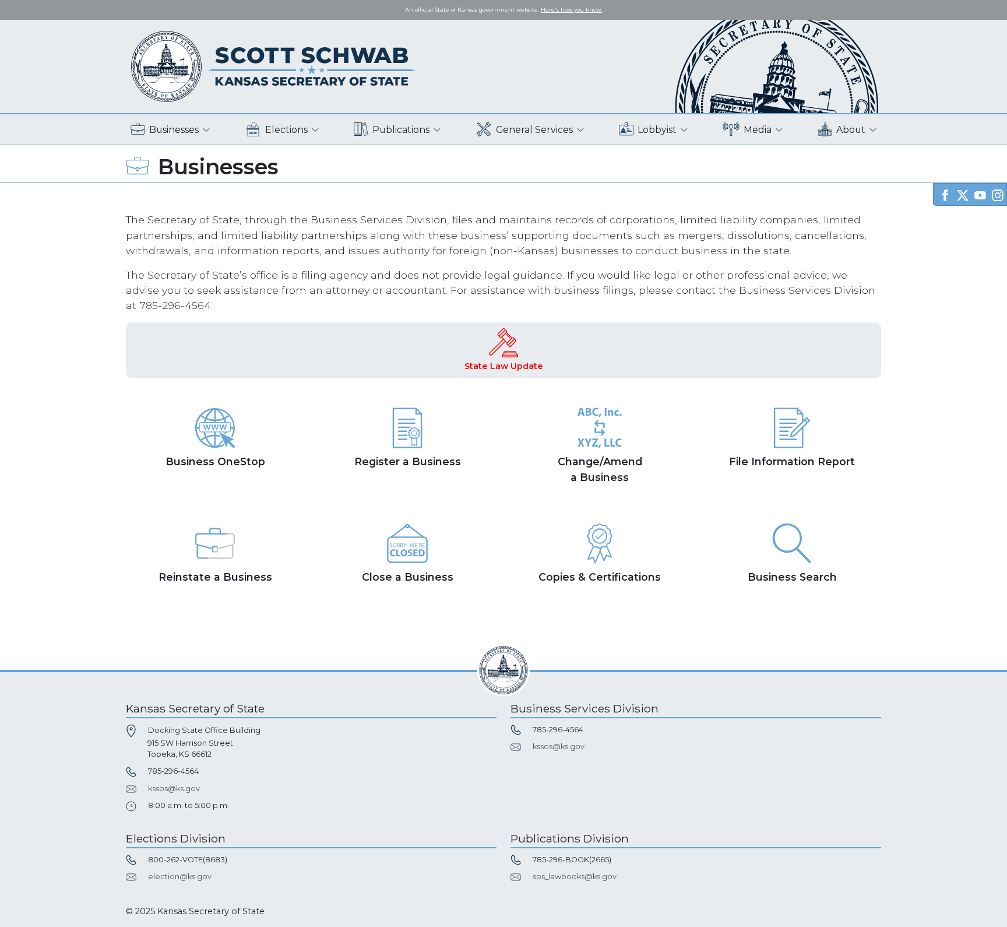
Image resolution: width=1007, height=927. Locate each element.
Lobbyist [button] (657, 129)
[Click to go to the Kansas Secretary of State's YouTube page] (980, 194)
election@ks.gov (180, 876)
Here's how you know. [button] (571, 9)
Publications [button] (400, 129)
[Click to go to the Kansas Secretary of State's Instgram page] (998, 194)
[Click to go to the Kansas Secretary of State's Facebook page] (945, 194)
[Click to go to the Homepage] (273, 65)
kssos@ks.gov (174, 788)
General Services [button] (534, 129)
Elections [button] (286, 129)
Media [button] (758, 129)
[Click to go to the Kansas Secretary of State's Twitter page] (963, 194)
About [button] (850, 129)
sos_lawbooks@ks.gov (575, 876)
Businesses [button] (174, 129)
